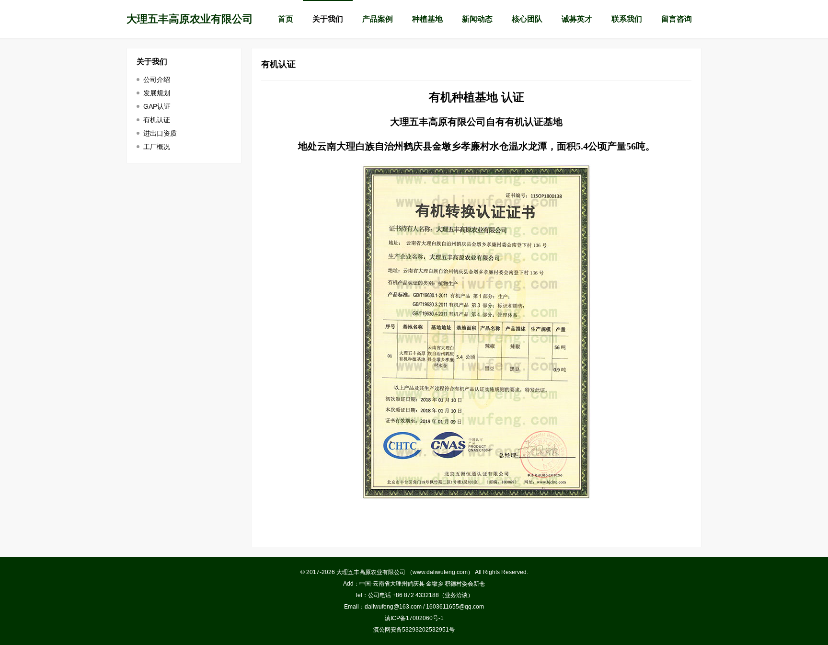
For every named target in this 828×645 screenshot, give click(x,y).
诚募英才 (577, 19)
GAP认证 (157, 106)
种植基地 (427, 19)
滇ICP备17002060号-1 (414, 618)
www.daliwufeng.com (440, 572)
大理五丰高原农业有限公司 (189, 19)
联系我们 (626, 19)
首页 (285, 19)
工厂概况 (156, 146)
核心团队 (527, 19)
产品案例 (377, 19)
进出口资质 (160, 133)
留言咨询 (676, 19)
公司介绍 (156, 79)
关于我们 (327, 19)
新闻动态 (477, 19)
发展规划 (156, 93)
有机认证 (156, 120)
